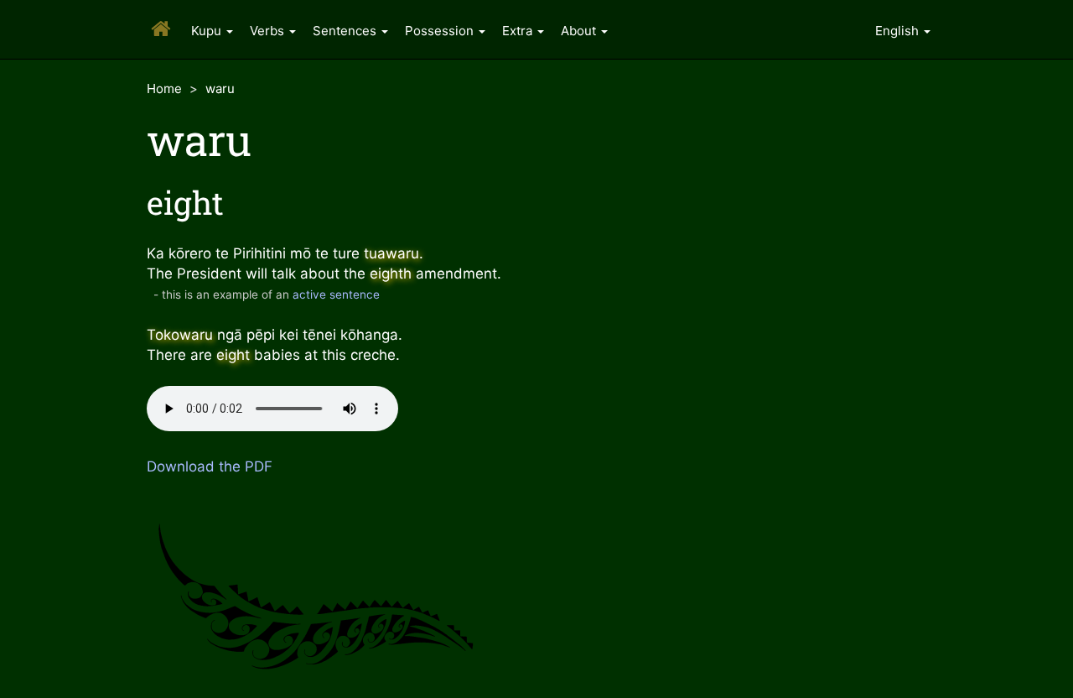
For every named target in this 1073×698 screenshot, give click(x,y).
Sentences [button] (346, 31)
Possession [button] (441, 31)
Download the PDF (209, 466)
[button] (903, 29)
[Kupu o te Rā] (158, 16)
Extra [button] (519, 31)
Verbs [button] (269, 31)
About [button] (580, 31)
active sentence (336, 294)
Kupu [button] (208, 31)
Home (164, 88)
